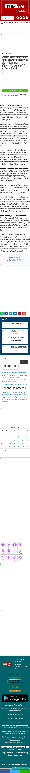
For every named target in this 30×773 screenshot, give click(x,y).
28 (23, 447)
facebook (5, 771)
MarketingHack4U (16, 758)
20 (19, 443)
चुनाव (20, 22)
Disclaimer (18, 669)
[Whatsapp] (27, 17)
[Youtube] (24, 17)
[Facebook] (17, 17)
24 (6, 447)
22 (27, 443)
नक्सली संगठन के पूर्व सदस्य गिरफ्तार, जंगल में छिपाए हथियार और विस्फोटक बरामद (19, 348)
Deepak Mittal (18, 260)
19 (14, 443)
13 (18, 440)
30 (1, 450)
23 (1, 447)
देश (17, 22)
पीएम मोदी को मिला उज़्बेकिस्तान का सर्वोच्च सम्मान (18, 330)
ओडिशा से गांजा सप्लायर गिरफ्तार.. (18, 323)
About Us (18, 664)
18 (10, 443)
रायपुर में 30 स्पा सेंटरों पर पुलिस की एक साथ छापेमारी (15, 384)
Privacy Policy (19, 659)
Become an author (21, 666)
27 (18, 447)
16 (1, 443)
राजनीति (6, 22)
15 (27, 440)
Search (4, 359)
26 (14, 447)
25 (10, 447)
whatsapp (25, 771)
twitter (15, 771)
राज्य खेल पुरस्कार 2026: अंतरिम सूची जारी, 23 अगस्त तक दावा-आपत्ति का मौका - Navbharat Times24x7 (14, 395)
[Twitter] (21, 17)
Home (14, 22)
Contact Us (18, 662)
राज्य (10, 22)
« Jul (1, 455)
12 (14, 440)
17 (5, 443)
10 (5, 440)
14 (23, 440)
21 (23, 443)
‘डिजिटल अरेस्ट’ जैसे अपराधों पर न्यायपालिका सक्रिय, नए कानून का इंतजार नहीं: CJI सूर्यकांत (18, 339)
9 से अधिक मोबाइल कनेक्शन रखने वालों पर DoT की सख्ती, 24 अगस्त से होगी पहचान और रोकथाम (15, 399)
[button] (2, 23)
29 (27, 447)
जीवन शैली (25, 22)
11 (10, 440)
